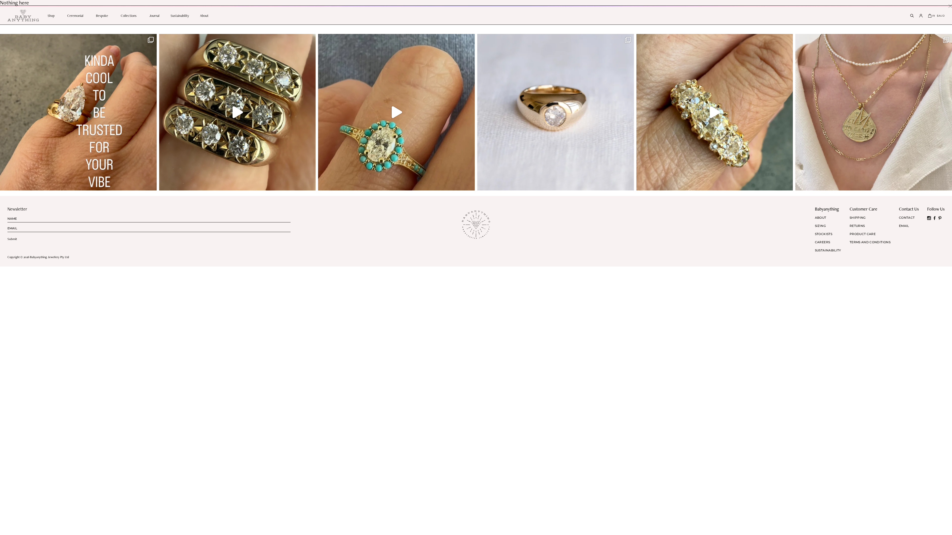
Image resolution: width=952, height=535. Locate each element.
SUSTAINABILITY (828, 250)
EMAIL (904, 225)
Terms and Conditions (870, 242)
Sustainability (180, 15)
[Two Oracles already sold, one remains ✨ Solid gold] (237, 112)
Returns (857, 225)
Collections (129, 15)
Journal (154, 15)
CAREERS (822, 242)
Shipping (858, 217)
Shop (51, 15)
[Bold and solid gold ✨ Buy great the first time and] (873, 112)
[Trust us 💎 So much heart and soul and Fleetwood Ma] (714, 112)
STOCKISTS (823, 234)
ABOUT (820, 217)
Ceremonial (75, 15)
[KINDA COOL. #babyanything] (78, 112)
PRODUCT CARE (863, 234)
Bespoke (102, 15)
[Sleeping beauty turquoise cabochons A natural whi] (396, 112)
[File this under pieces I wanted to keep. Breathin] (555, 112)
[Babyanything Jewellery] (23, 15)
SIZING (820, 225)
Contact (907, 217)
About (204, 15)
